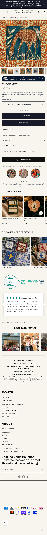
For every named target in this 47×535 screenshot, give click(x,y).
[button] (23, 304)
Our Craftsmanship (9, 411)
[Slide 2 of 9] (10, 71)
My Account (6, 432)
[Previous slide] (2, 4)
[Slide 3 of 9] (16, 71)
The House (6, 407)
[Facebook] (19, 476)
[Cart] (44, 12)
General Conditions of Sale (13, 448)
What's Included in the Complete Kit (16, 135)
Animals (13, 18)
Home (4, 18)
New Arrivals (7, 401)
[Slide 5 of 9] (29, 71)
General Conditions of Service (14, 451)
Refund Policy (7, 445)
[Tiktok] (27, 476)
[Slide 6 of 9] (35, 71)
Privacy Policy (7, 442)
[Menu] (3, 12)
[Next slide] (44, 4)
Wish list (5, 417)
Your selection (6, 100)
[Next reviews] (43, 304)
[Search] (8, 12)
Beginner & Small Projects (12, 404)
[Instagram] (23, 476)
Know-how (6, 140)
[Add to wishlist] (19, 198)
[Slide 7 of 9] (41, 71)
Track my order (8, 429)
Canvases (5, 398)
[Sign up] (42, 469)
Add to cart (25, 116)
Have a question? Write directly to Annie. (18, 151)
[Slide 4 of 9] (22, 71)
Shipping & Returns (9, 146)
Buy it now (23, 123)
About (4, 435)
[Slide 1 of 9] (4, 71)
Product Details (8, 130)
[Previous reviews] (4, 304)
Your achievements (9, 414)
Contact (5, 439)
